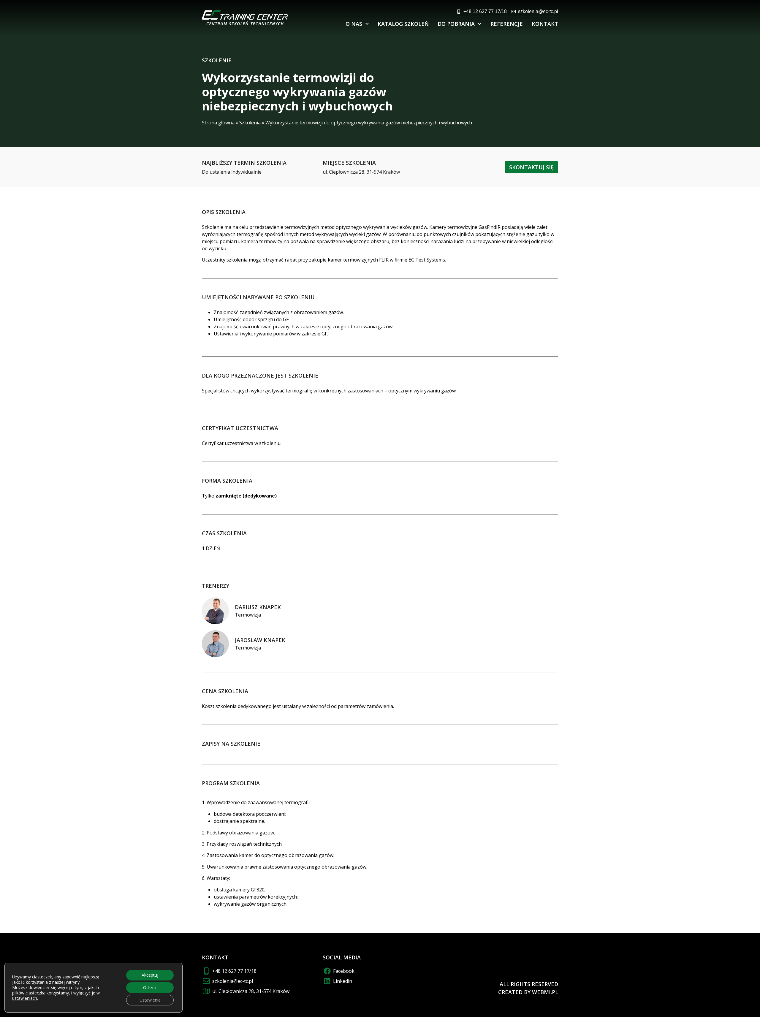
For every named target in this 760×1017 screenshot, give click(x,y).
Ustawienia (150, 1000)
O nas (354, 23)
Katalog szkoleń (403, 23)
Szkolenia (250, 122)
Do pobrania (456, 23)
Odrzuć (150, 987)
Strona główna (218, 122)
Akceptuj (150, 975)
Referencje (506, 23)
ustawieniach (24, 998)
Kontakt (545, 23)
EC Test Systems (426, 259)
